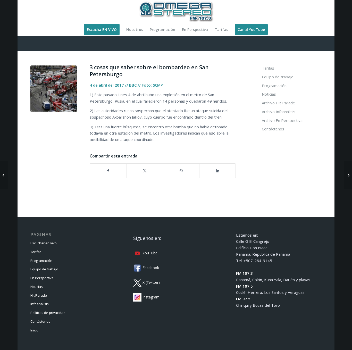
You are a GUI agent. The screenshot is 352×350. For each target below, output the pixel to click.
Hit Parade (38, 295)
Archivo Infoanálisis (278, 111)
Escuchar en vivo (43, 243)
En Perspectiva (42, 278)
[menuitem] (102, 29)
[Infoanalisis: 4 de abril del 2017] (348, 175)
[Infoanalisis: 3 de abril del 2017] (4, 175)
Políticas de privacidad (47, 312)
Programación (274, 85)
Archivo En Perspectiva (282, 120)
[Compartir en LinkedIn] (217, 171)
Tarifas (268, 68)
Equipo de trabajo (278, 76)
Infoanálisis (39, 304)
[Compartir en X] (145, 171)
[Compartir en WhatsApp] (181, 171)
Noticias (269, 94)
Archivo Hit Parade (278, 102)
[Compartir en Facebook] (108, 171)
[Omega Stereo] (176, 11)
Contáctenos (273, 128)
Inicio (34, 330)
